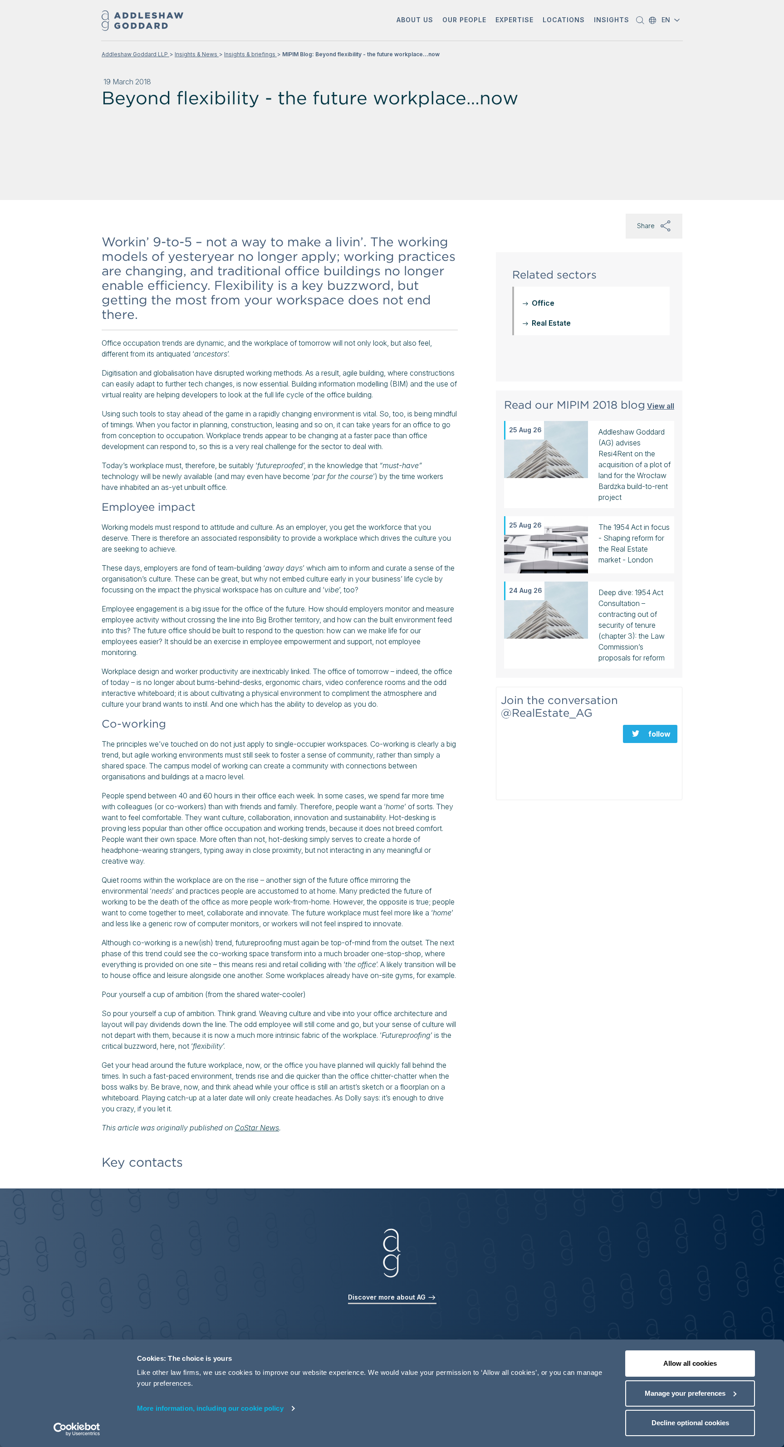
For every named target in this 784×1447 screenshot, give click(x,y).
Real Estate (551, 323)
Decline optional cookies (690, 1423)
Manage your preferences (685, 1393)
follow (659, 733)
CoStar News (257, 1127)
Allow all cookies (690, 1363)
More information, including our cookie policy (210, 1408)
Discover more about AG (387, 1297)
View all (660, 405)
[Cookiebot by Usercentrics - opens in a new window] (77, 1429)
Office (543, 303)
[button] (415, 20)
